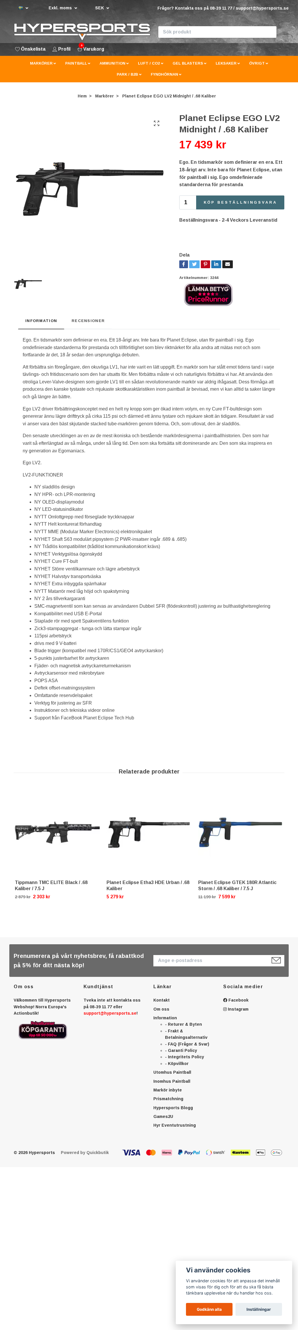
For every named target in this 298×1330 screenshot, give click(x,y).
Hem (82, 96)
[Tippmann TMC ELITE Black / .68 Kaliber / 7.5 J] (57, 832)
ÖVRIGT (257, 63)
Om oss (161, 1009)
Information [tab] (41, 321)
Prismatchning (168, 1098)
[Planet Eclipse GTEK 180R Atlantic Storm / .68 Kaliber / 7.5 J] (240, 832)
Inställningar (258, 1309)
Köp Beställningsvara (240, 202)
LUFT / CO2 (149, 63)
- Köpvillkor (177, 1063)
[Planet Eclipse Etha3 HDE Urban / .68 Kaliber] (149, 832)
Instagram (238, 1009)
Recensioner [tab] (88, 321)
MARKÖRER (41, 63)
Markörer (104, 96)
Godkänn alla (209, 1309)
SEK (100, 8)
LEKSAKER (226, 63)
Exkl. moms (61, 8)
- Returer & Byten (183, 1024)
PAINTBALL (76, 63)
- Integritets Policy (184, 1057)
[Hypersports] (82, 32)
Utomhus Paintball (172, 1072)
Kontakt (161, 1000)
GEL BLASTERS (188, 63)
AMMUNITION (112, 63)
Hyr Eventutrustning (174, 1125)
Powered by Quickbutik (85, 1152)
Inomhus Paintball (171, 1081)
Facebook (238, 1000)
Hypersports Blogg (173, 1107)
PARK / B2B (127, 74)
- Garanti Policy (181, 1050)
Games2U (163, 1116)
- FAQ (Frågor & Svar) (187, 1044)
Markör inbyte (167, 1090)
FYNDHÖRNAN (164, 74)
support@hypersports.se (110, 1013)
